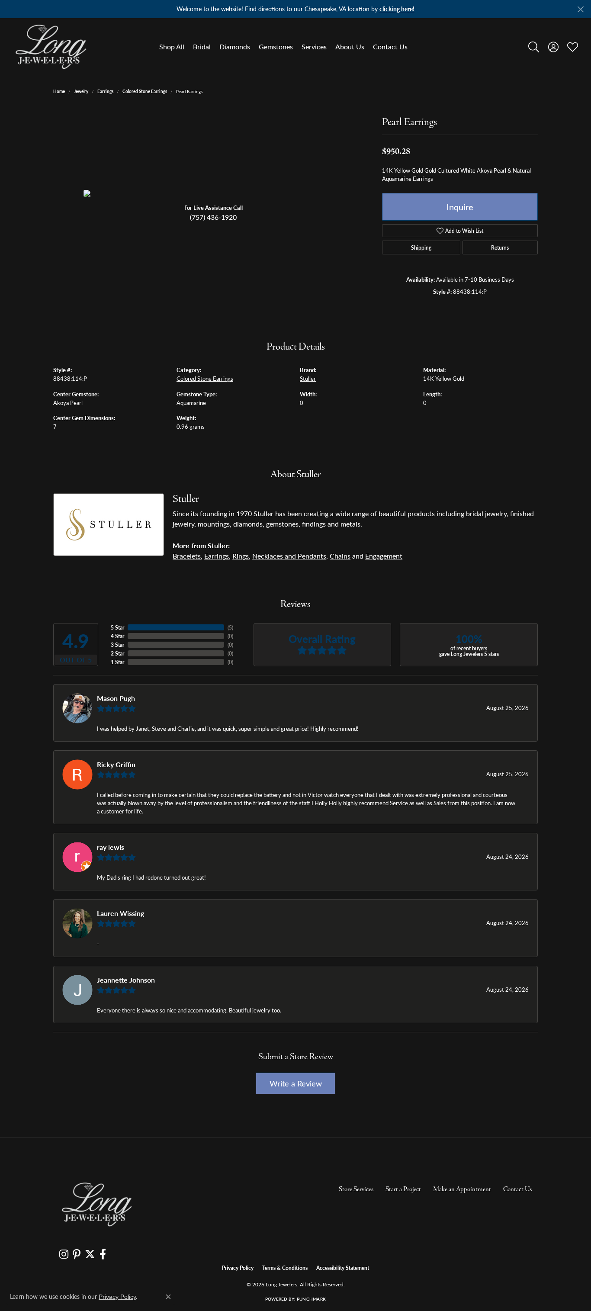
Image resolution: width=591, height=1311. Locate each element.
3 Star (117, 644)
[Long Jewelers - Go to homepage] (96, 1204)
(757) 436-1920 (213, 217)
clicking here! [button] (396, 9)
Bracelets (187, 555)
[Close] (580, 9)
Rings (240, 555)
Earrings (105, 91)
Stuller (308, 378)
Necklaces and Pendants (289, 555)
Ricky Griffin (116, 764)
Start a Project (403, 1189)
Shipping (421, 247)
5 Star (117, 627)
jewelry (81, 91)
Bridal (202, 46)
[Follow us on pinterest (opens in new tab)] (76, 1254)
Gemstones (276, 46)
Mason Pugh (116, 698)
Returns (500, 247)
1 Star (117, 662)
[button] (533, 46)
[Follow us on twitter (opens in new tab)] (90, 1254)
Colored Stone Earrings (144, 91)
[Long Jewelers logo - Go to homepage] (51, 46)
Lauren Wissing (120, 913)
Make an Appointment (462, 1189)
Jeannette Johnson (126, 980)
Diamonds (234, 46)
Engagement (383, 555)
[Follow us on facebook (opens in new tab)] (103, 1254)
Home (59, 91)
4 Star (117, 636)
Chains (340, 555)
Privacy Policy (238, 1267)
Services (314, 46)
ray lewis (110, 847)
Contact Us (390, 46)
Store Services (356, 1189)
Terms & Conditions (285, 1267)
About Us (349, 46)
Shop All (171, 46)
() (230, 627)
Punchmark (311, 1299)
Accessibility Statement (342, 1267)
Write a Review (296, 1083)
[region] (213, 193)
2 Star (117, 653)
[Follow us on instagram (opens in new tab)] (63, 1254)
